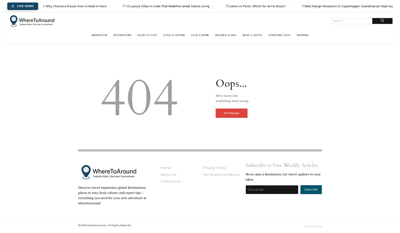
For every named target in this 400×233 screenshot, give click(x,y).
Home (166, 168)
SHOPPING (303, 35)
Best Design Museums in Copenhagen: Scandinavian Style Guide (350, 6)
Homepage (231, 113)
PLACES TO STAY (147, 35)
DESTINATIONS (122, 35)
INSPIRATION (99, 35)
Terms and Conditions (221, 175)
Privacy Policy (214, 168)
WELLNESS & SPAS (225, 35)
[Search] (382, 21)
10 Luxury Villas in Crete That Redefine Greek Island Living (167, 6)
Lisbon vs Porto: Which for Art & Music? (256, 6)
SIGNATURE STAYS (279, 35)
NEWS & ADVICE (252, 35)
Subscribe (311, 189)
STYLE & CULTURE (174, 35)
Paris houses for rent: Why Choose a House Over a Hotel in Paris (59, 6)
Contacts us (170, 181)
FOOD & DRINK (200, 35)
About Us (168, 175)
